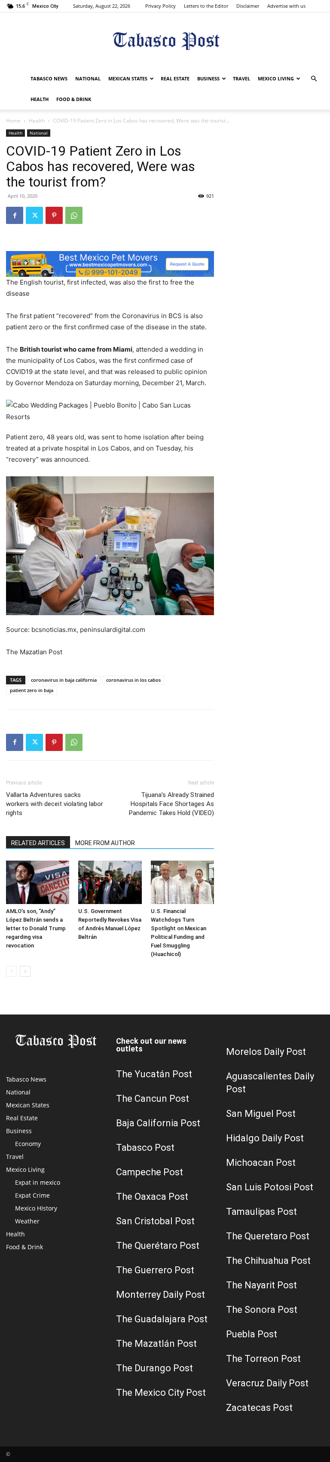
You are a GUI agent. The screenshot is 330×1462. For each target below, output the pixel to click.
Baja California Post (158, 1123)
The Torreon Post (263, 1358)
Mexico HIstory (36, 1208)
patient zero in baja (31, 690)
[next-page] (25, 971)
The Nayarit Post (261, 1285)
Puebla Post (251, 1334)
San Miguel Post (261, 1113)
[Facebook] (14, 215)
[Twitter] (34, 215)
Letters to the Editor (206, 6)
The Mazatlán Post (156, 1343)
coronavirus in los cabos (133, 680)
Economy (28, 1144)
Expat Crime (32, 1195)
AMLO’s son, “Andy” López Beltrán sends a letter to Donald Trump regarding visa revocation (36, 928)
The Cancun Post (152, 1098)
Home (13, 120)
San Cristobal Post (155, 1221)
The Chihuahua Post (268, 1260)
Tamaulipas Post (261, 1211)
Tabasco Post (145, 1147)
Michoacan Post (261, 1162)
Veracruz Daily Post (267, 1383)
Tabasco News (49, 78)
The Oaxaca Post (152, 1196)
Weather (27, 1221)
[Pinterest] (54, 215)
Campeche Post (149, 1172)
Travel (241, 78)
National (88, 78)
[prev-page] (11, 971)
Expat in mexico (37, 1182)
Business (208, 78)
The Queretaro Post (267, 1236)
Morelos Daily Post (266, 1051)
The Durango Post (154, 1368)
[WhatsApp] (73, 215)
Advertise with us (286, 6)
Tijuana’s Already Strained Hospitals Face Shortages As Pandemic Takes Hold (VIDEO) (171, 804)
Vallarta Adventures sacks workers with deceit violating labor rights (54, 804)
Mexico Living (276, 78)
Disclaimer (247, 6)
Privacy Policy (160, 6)
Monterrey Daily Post (160, 1294)
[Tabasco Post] (165, 41)
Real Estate (175, 78)
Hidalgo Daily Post (265, 1138)
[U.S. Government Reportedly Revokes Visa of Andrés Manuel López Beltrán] (109, 882)
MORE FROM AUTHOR (105, 843)
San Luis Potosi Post (269, 1187)
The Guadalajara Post (162, 1319)
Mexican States (127, 78)
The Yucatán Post (154, 1074)
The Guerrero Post (155, 1270)
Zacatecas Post (259, 1407)
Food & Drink (73, 99)
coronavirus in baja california (64, 680)
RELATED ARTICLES (38, 843)
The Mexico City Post (161, 1392)
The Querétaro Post (157, 1245)
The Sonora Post (261, 1309)
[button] (313, 79)
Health (40, 99)
